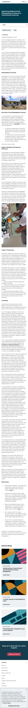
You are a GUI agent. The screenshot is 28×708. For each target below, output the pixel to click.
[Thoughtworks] (6, 1)
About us (4, 665)
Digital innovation (7, 30)
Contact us (4, 685)
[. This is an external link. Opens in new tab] (22, 509)
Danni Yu (5, 34)
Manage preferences (14, 705)
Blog (15, 30)
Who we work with (6, 673)
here (11, 490)
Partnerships (5, 670)
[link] (14, 654)
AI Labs (3, 675)
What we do (4, 668)
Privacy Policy (7, 703)
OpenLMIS (16, 124)
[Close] (26, 689)
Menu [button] (23, 1)
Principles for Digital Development (10, 344)
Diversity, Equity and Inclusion (9, 680)
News (3, 678)
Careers (3, 683)
